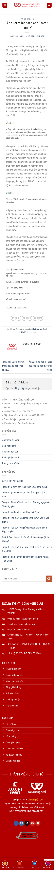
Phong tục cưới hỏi (11, 463)
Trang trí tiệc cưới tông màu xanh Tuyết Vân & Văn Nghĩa (25, 519)
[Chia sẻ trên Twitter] (24, 318)
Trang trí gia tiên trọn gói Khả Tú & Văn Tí (21, 512)
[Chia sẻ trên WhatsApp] (13, 318)
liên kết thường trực (28, 332)
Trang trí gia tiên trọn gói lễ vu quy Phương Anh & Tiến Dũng (25, 558)
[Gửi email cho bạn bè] (29, 318)
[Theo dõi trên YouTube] (37, 823)
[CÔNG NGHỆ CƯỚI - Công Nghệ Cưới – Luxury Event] (27, 5)
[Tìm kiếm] (49, 5)
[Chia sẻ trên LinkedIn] (40, 318)
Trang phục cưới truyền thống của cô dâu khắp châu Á (13, 365)
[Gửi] (49, 579)
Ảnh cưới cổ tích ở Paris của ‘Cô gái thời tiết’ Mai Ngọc (40, 365)
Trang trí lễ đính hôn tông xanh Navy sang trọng (24, 486)
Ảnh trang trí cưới (10, 439)
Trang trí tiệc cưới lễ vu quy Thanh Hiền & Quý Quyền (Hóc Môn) (27, 549)
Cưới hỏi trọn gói (27, 19)
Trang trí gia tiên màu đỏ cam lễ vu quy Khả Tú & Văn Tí (25, 494)
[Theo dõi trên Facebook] (16, 823)
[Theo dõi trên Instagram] (21, 823)
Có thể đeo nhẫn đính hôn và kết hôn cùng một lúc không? (25, 539)
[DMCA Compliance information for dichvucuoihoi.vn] (27, 835)
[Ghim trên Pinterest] (35, 318)
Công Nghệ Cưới (37, 36)
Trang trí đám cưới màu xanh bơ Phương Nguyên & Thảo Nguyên (26, 504)
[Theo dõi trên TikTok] (27, 823)
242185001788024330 (12, 481)
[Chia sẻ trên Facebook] (18, 318)
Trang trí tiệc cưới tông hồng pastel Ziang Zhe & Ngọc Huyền (24, 529)
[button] (4, 5)
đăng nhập (19, 388)
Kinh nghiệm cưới (10, 457)
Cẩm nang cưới (9, 445)
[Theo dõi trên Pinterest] (32, 823)
